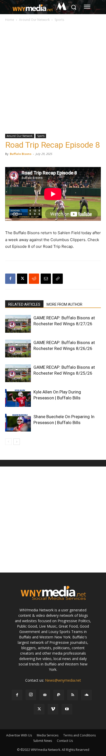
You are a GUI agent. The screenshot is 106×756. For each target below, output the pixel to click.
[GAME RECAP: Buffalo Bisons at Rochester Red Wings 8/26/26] (18, 348)
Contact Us (65, 741)
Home (9, 19)
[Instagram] (31, 695)
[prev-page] (8, 441)
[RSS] (72, 695)
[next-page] (16, 441)
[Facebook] (10, 279)
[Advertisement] (53, 78)
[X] (22, 279)
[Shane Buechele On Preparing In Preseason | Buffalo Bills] (18, 423)
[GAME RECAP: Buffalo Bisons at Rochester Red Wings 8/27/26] (18, 324)
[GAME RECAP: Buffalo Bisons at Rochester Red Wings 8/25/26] (18, 373)
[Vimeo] (53, 709)
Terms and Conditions (79, 735)
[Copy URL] (57, 279)
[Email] (46, 279)
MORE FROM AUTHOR (64, 304)
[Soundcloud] (86, 695)
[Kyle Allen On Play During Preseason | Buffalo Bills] (18, 398)
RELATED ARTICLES (24, 304)
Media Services (47, 735)
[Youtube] (67, 709)
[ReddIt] (34, 279)
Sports (59, 19)
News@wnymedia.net (63, 680)
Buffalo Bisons (20, 154)
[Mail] (45, 695)
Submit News (42, 741)
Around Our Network (34, 19)
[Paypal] (59, 695)
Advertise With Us (19, 735)
